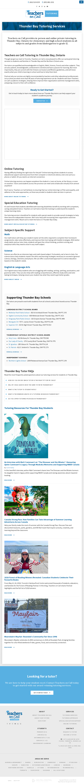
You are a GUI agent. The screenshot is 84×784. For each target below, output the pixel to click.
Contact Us (40, 101)
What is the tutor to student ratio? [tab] (22, 389)
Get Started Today (41, 693)
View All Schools (13, 329)
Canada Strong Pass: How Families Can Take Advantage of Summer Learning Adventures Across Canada (38, 520)
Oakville (30, 767)
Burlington (39, 762)
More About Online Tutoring (15, 196)
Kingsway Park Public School (19, 319)
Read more (8, 480)
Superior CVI (13, 325)
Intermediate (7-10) (42, 737)
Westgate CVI (13, 322)
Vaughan (46, 770)
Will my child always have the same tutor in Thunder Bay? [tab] (30, 385)
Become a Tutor (70, 735)
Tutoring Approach (70, 718)
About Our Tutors (42, 718)
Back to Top (17, 780)
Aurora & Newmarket (13, 762)
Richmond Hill (68, 767)
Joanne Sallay (10, 467)
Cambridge (51, 762)
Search (9, 780)
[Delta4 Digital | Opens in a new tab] (42, 782)
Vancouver (35, 770)
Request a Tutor (70, 732)
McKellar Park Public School (19, 312)
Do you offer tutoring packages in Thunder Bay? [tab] (27, 399)
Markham (66, 765)
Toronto (23, 770)
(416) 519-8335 (34, 2)
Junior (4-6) (42, 735)
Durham (62, 762)
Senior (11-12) (42, 740)
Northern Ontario (15, 767)
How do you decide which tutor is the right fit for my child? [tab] (32, 380)
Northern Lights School (17, 361)
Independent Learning (42, 743)
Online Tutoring (70, 724)
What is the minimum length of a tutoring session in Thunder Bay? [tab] (33, 394)
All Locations (59, 770)
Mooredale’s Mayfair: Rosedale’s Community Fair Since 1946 (30, 636)
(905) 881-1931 (49, 2)
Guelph (15, 765)
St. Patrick (12, 347)
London (57, 765)
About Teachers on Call (42, 715)
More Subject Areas (11, 279)
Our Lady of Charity (16, 341)
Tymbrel (74, 781)
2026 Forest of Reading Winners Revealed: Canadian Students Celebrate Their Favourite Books (39, 578)
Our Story (42, 721)
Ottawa (41, 767)
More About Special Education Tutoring (19, 224)
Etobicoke (73, 762)
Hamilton (25, 765)
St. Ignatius (13, 344)
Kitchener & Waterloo (41, 765)
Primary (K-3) (42, 732)
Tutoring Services (70, 715)
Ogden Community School (18, 316)
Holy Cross (13, 338)
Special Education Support (70, 721)
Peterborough (53, 767)
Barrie (28, 762)
